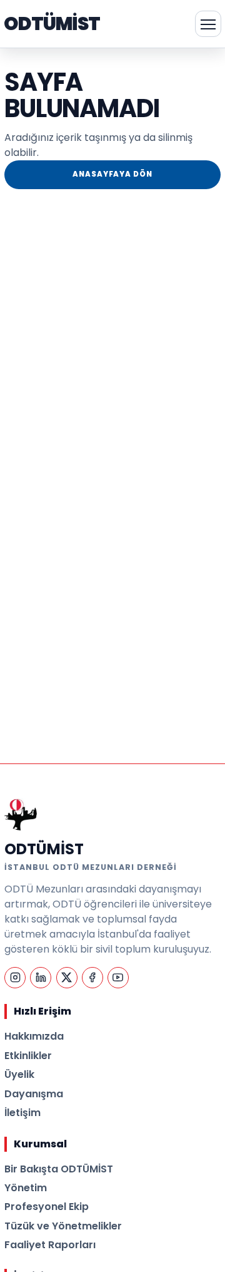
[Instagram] (15, 977)
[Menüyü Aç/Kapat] (208, 24)
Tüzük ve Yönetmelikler (63, 1226)
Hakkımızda (34, 1036)
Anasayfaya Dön (112, 174)
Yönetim (25, 1188)
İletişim (22, 1112)
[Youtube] (118, 977)
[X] (67, 977)
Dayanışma (33, 1094)
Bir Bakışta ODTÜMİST (58, 1169)
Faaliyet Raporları (50, 1245)
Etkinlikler (28, 1055)
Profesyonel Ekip (46, 1206)
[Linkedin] (40, 977)
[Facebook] (92, 977)
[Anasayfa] (20, 814)
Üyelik (19, 1074)
